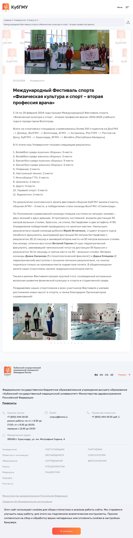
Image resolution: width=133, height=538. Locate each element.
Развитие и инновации (15, 455)
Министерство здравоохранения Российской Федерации (35, 495)
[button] (51, 343)
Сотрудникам (54, 460)
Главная (8, 20)
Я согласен (66, 531)
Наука (5, 466)
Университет (20, 20)
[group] (40, 321)
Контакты (7, 483)
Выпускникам (97, 460)
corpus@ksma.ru (59, 416)
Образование (9, 460)
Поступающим (54, 449)
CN (106, 374)
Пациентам (52, 472)
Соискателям (97, 455)
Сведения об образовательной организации (27, 501)
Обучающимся (54, 455)
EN (101, 374)
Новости (32, 20)
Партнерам (95, 449)
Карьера (7, 477)
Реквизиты (9, 403)
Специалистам (55, 466)
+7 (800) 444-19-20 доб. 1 (106, 416)
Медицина (8, 472)
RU (96, 374)
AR (111, 374)
